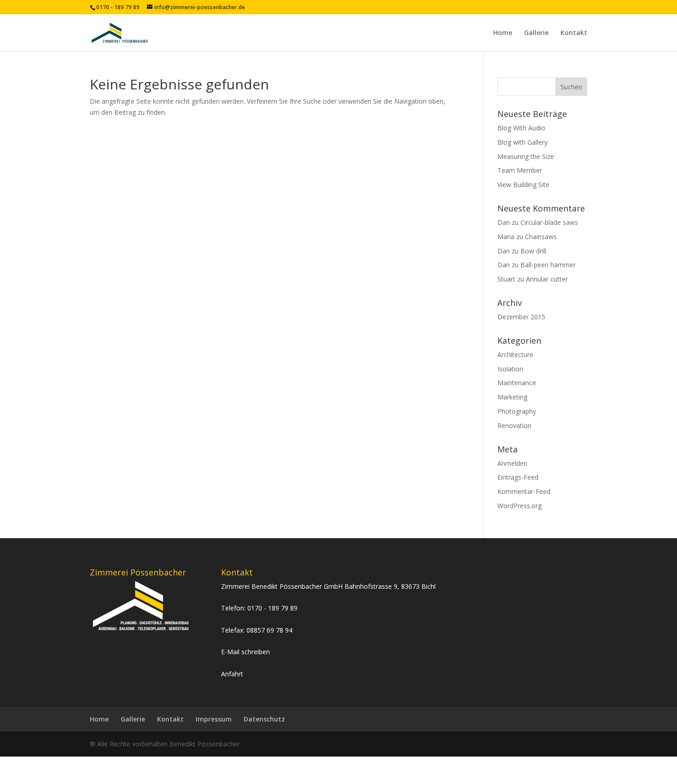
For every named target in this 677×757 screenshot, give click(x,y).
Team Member (519, 170)
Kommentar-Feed (523, 491)
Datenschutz (264, 719)
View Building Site (523, 184)
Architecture (515, 354)
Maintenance (516, 382)
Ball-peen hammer (548, 264)
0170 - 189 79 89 (272, 608)
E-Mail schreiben (245, 651)
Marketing (512, 397)
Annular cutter (547, 279)
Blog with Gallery (522, 142)
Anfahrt (232, 673)
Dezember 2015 (521, 316)
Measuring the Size (525, 156)
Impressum (214, 719)
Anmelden (512, 463)
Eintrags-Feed (517, 477)
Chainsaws (541, 236)
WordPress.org (519, 505)
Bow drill (533, 250)
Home (502, 33)
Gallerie (536, 33)
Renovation (514, 425)
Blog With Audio (521, 127)
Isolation (510, 368)
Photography (516, 411)
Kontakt (573, 33)
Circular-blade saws (549, 222)
